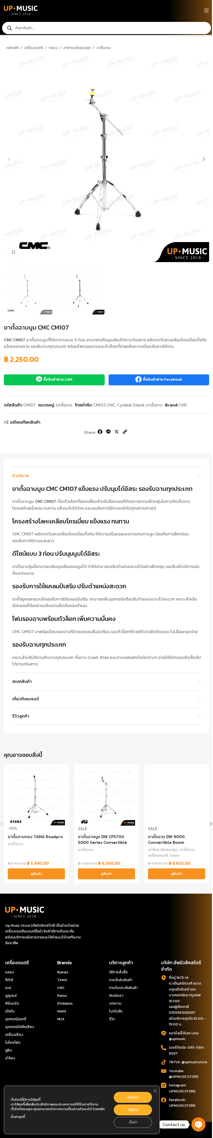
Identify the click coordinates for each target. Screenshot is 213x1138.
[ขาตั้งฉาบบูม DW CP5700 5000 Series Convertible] (106, 797)
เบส (8, 988)
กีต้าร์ (9, 980)
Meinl (61, 1011)
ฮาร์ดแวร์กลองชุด (77, 48)
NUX (60, 1019)
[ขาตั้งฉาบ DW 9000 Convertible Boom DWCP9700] (176, 797)
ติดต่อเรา (116, 995)
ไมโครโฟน (12, 1042)
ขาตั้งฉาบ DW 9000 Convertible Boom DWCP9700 (166, 842)
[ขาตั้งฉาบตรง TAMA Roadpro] (36, 797)
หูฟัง (8, 1050)
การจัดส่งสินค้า (120, 980)
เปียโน (9, 1011)
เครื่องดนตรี (33, 48)
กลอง (53, 48)
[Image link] (24, 911)
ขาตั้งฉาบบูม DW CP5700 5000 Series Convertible (102, 839)
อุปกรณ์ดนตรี (15, 1019)
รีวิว (112, 1019)
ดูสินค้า (36, 873)
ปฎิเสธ (133, 1109)
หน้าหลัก (12, 48)
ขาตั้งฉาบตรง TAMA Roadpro (35, 836)
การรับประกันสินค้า (123, 988)
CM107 (99, 405)
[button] (9, 159)
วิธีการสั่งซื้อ (118, 972)
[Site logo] (21, 10)
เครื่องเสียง (14, 1034)
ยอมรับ (132, 1097)
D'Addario (65, 1003)
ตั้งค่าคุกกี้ (18, 1116)
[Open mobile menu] (206, 10)
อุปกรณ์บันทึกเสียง (19, 1027)
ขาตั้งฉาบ (104, 48)
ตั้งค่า (133, 1122)
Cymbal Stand (130, 405)
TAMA (62, 980)
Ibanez (62, 972)
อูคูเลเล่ (11, 995)
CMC (111, 405)
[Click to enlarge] (13, 252)
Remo (62, 995)
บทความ (115, 1003)
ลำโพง (10, 1058)
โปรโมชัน (115, 1011)
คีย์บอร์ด (12, 1003)
